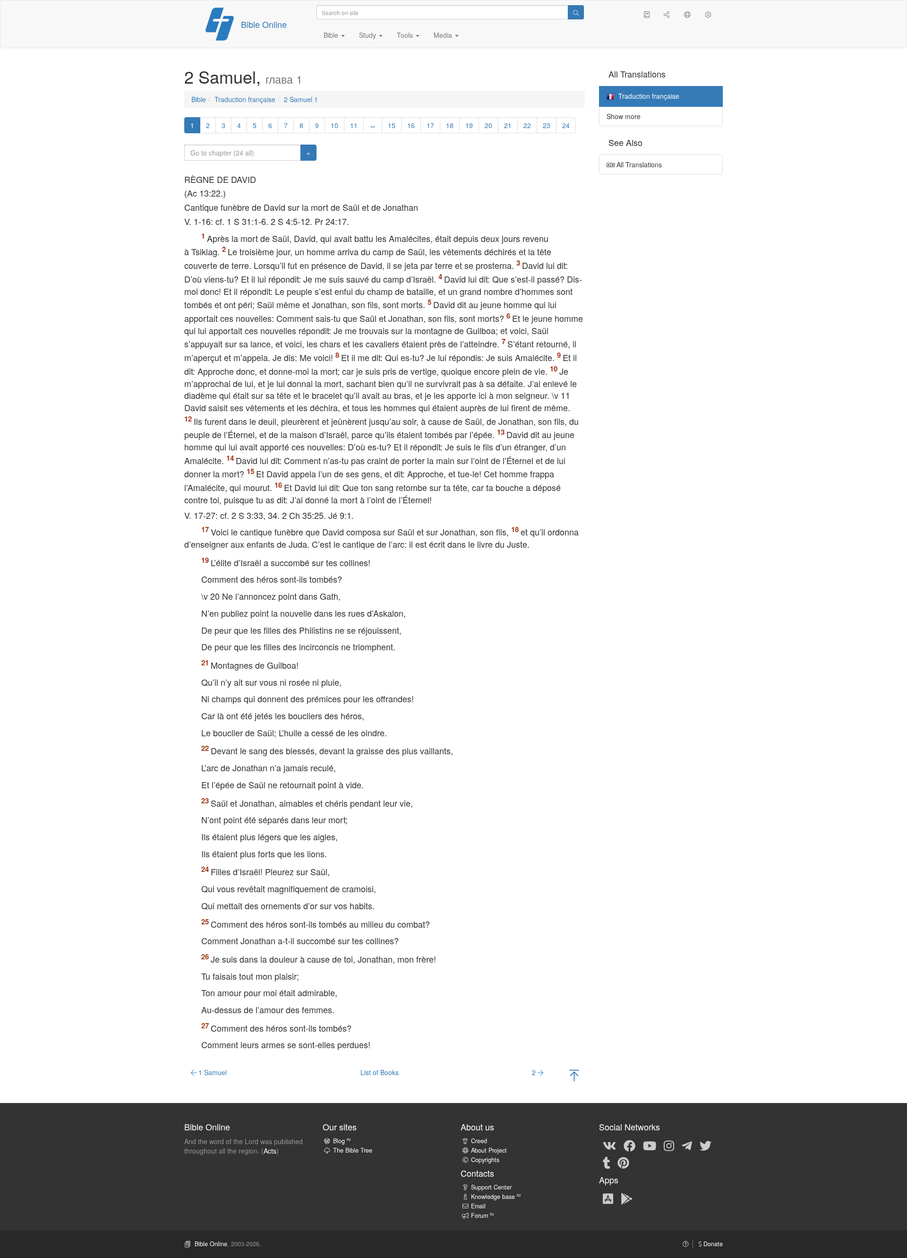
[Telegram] (687, 1145)
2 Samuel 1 (301, 99)
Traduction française (244, 99)
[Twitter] (705, 1145)
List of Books (379, 1072)
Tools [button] (406, 35)
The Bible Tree (352, 1150)
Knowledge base (496, 1196)
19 (469, 125)
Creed (479, 1141)
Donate (712, 1244)
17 (430, 125)
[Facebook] (629, 1145)
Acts (270, 1150)
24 (566, 125)
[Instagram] (669, 1145)
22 (527, 125)
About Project (489, 1150)
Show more (624, 116)
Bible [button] (332, 35)
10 (334, 125)
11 (354, 125)
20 (488, 125)
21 (508, 125)
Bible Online (264, 24)
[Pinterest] (623, 1162)
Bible (198, 99)
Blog (342, 1141)
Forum (482, 1215)
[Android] (627, 1197)
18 (450, 125)
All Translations (638, 164)
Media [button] (444, 35)
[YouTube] (649, 1145)
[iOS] (608, 1197)
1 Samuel (212, 1072)
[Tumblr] (606, 1162)
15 (391, 125)
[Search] (576, 12)
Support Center (491, 1187)
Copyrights (485, 1159)
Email (478, 1206)
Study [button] (368, 35)
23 (546, 125)
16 (411, 125)
